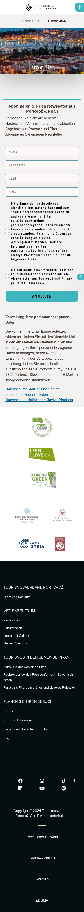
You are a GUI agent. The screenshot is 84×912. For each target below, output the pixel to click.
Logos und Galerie (16, 635)
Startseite (27, 21)
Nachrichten (11, 620)
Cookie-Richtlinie (41, 858)
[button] (79, 7)
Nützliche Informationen (19, 720)
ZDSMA (42, 900)
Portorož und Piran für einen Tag (26, 729)
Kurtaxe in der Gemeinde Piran (24, 667)
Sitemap (42, 879)
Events (8, 711)
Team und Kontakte (16, 597)
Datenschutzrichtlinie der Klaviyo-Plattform (39, 400)
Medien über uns (15, 643)
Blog (6, 738)
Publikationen (12, 628)
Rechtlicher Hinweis (42, 837)
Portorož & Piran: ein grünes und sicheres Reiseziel (39, 687)
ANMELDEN (42, 296)
